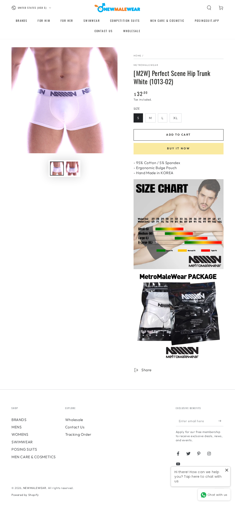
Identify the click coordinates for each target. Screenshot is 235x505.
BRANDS (19, 419)
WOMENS (19, 434)
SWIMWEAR (22, 442)
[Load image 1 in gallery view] (57, 169)
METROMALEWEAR (146, 65)
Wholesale (74, 419)
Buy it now (178, 148)
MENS (16, 427)
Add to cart (178, 134)
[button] (209, 8)
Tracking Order (78, 434)
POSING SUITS (24, 449)
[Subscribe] (221, 421)
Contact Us (75, 427)
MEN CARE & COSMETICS (33, 457)
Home (137, 55)
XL (175, 118)
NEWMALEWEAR (34, 488)
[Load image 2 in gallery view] (72, 169)
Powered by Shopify (25, 495)
